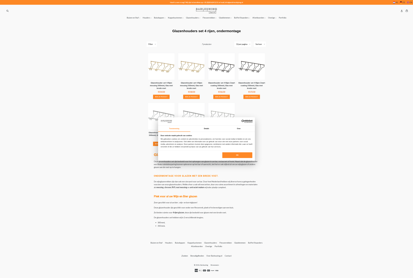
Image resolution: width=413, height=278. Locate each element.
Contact (228, 256)
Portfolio (282, 17)
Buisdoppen (160, 17)
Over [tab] (239, 128)
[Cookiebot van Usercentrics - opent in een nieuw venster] (243, 121)
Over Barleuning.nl (214, 256)
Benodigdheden (197, 256)
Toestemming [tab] (174, 128)
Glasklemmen (226, 17)
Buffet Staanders (242, 17)
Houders (148, 17)
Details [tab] (206, 128)
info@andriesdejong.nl (234, 2)
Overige (272, 17)
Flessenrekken (210, 17)
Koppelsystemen (176, 17)
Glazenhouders (193, 17)
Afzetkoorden (259, 17)
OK (237, 155)
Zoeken (184, 256)
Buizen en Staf (134, 17)
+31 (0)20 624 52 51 (210, 2)
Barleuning (204, 265)
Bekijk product (161, 97)
